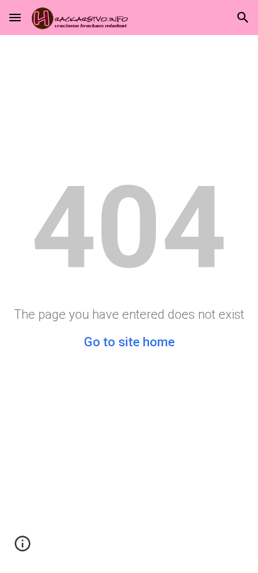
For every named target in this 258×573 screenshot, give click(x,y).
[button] (15, 17)
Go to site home (129, 341)
